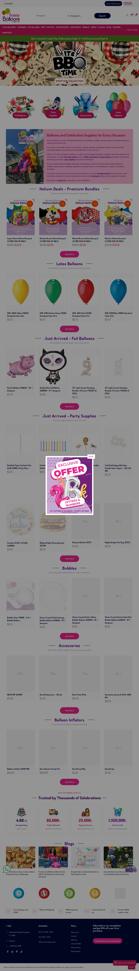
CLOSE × (91, 456)
